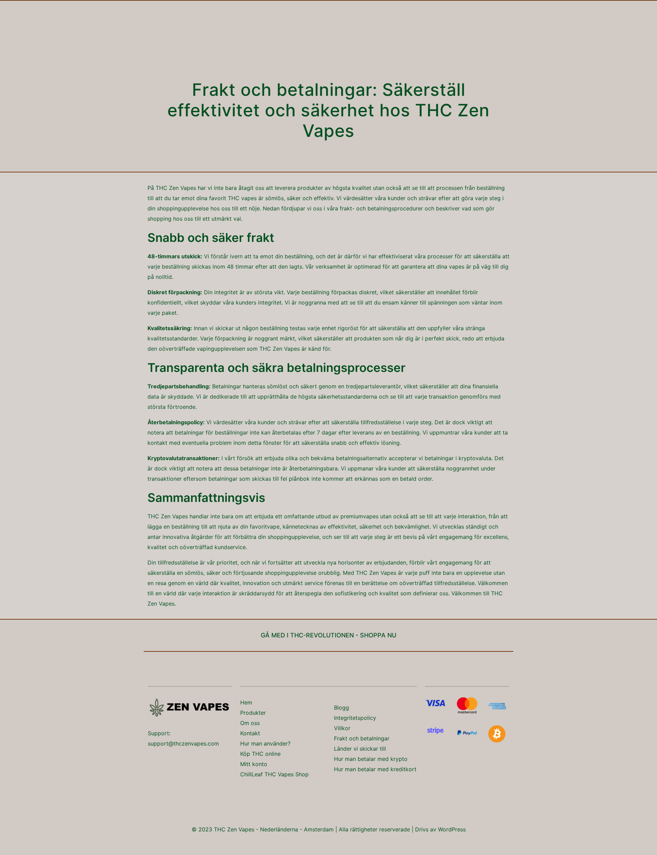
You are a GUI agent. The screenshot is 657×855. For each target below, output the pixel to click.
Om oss (250, 723)
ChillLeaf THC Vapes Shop (274, 774)
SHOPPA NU (378, 635)
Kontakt (250, 733)
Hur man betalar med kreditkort (375, 769)
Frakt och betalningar (361, 738)
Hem (246, 702)
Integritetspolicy (355, 717)
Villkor (342, 728)
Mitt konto (253, 764)
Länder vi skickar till (360, 748)
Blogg (341, 707)
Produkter (253, 712)
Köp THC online (260, 753)
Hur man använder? (265, 743)
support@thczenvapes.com (183, 743)
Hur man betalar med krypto (371, 758)
